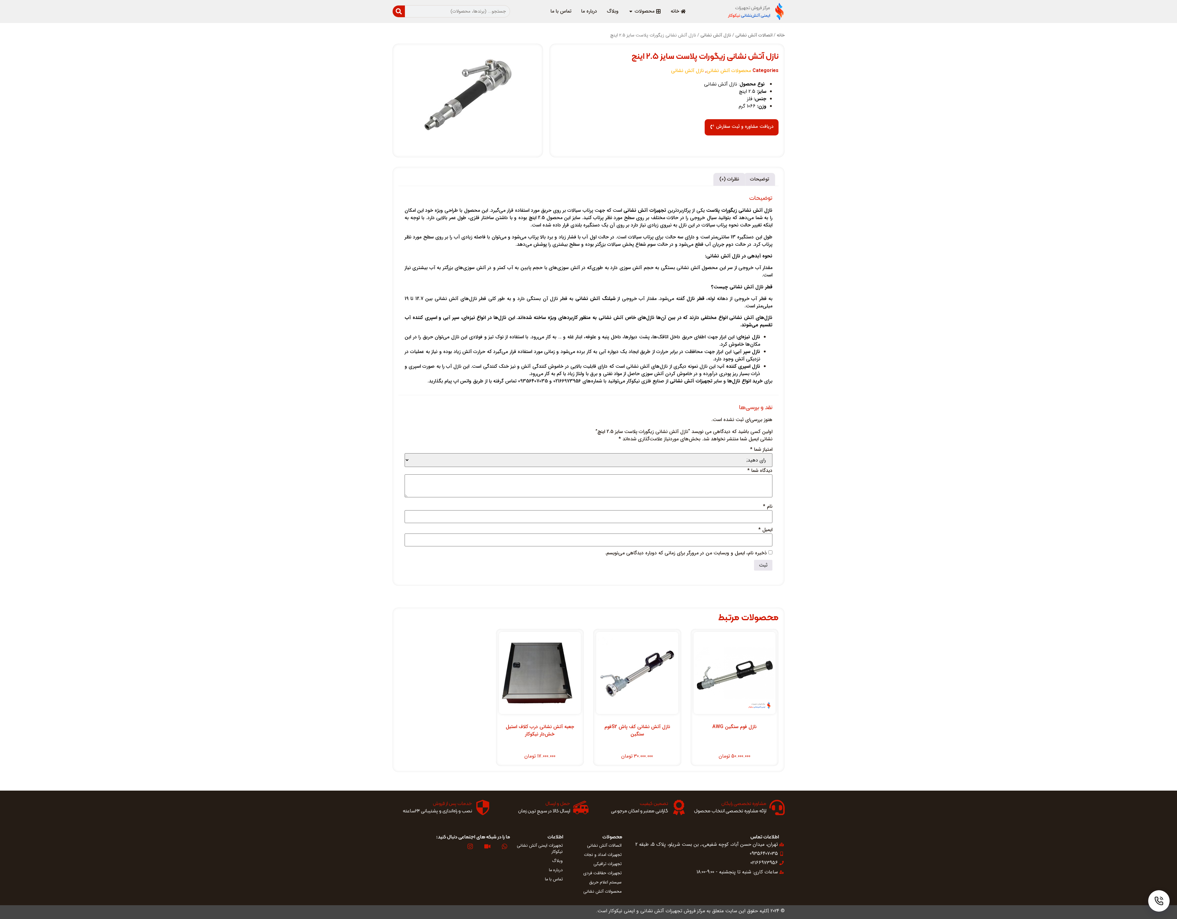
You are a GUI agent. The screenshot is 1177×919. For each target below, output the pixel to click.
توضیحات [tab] (759, 179)
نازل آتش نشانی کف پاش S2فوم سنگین (637, 730)
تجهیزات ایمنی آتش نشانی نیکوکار (540, 848)
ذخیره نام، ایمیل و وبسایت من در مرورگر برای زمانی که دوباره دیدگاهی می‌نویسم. (686, 553)
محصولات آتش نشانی (729, 70)
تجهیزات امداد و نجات (603, 854)
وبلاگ (557, 860)
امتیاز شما (761, 449)
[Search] (399, 11)
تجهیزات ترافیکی (607, 863)
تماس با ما (554, 879)
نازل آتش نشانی (715, 35)
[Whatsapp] (504, 846)
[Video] (487, 846)
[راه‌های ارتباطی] (1159, 901)
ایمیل (765, 529)
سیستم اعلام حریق (605, 882)
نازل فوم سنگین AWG (734, 727)
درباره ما (556, 870)
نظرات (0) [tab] (729, 179)
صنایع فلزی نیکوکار (645, 381)
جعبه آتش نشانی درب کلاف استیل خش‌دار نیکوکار (540, 730)
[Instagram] (470, 846)
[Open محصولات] (630, 11)
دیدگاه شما (759, 470)
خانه (781, 35)
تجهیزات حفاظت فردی (602, 873)
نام (767, 506)
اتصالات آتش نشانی (753, 35)
